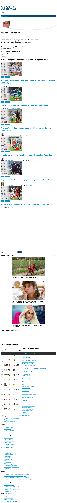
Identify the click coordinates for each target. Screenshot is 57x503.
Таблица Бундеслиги (9, 461)
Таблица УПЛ (7, 453)
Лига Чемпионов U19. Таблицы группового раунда (18, 479)
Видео (2, 77)
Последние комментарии (29, 365)
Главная (5, 16)
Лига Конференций (9, 430)
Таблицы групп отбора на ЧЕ (12, 489)
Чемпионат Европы (9, 441)
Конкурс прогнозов (27, 371)
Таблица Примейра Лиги (11, 465)
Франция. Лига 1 (26, 415)
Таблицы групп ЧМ (9, 485)
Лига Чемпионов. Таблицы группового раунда (16, 474)
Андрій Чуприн (9, 185)
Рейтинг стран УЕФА (27, 385)
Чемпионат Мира (8, 438)
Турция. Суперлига (9, 420)
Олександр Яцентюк (10, 136)
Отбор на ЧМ (7, 439)
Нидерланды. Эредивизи (28, 417)
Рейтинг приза (26, 375)
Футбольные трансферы (28, 363)
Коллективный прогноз (28, 379)
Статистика (25, 391)
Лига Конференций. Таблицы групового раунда (17, 477)
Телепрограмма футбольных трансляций (34, 368)
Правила (24, 377)
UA (4, 14)
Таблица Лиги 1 (8, 462)
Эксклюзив (7, 77)
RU (4, 12)
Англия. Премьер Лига (28, 409)
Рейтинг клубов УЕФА (28, 386)
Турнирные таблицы (7, 447)
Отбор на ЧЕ (7, 442)
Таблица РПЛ (7, 468)
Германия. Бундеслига (28, 413)
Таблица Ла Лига (8, 458)
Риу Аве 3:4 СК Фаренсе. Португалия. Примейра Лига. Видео (27, 180)
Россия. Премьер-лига (10, 421)
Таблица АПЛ (7, 456)
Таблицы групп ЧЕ (9, 488)
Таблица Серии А (8, 459)
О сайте (6, 496)
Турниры (24, 400)
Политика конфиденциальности (12, 501)
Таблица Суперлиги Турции (11, 467)
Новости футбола (27, 357)
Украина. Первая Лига (28, 407)
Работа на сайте (8, 499)
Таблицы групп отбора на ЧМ (12, 486)
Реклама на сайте (8, 498)
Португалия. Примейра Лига (11, 418)
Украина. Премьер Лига (28, 406)
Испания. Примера (27, 410)
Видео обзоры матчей (28, 362)
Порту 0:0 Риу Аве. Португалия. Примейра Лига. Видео (24, 105)
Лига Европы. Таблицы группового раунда (15, 476)
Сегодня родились (27, 397)
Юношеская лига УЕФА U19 (11, 432)
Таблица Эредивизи (9, 464)
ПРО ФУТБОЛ (8, 494)
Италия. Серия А (26, 412)
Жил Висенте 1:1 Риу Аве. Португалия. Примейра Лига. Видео (27, 155)
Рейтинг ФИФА (26, 388)
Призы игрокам (26, 374)
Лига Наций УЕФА (9, 444)
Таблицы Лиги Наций (10, 491)
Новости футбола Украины (29, 360)
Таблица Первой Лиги (10, 454)
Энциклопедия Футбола (29, 394)
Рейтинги (25, 382)
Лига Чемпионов (8, 427)
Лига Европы (7, 429)
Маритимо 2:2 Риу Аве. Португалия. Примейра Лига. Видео (26, 204)
